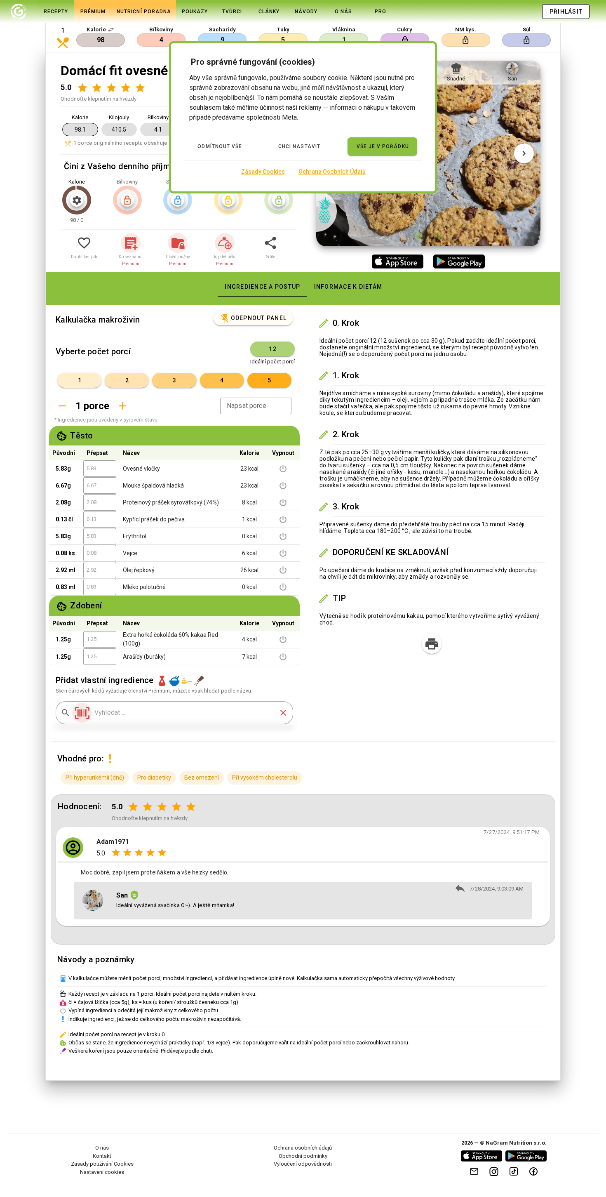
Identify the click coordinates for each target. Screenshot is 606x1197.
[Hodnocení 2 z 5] (96, 87)
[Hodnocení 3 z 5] (111, 87)
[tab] (18, 11)
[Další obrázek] (524, 153)
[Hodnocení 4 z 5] (125, 87)
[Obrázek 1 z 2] (418, 236)
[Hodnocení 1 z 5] (82, 87)
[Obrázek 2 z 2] (438, 236)
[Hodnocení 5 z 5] (140, 87)
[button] (111, 29)
